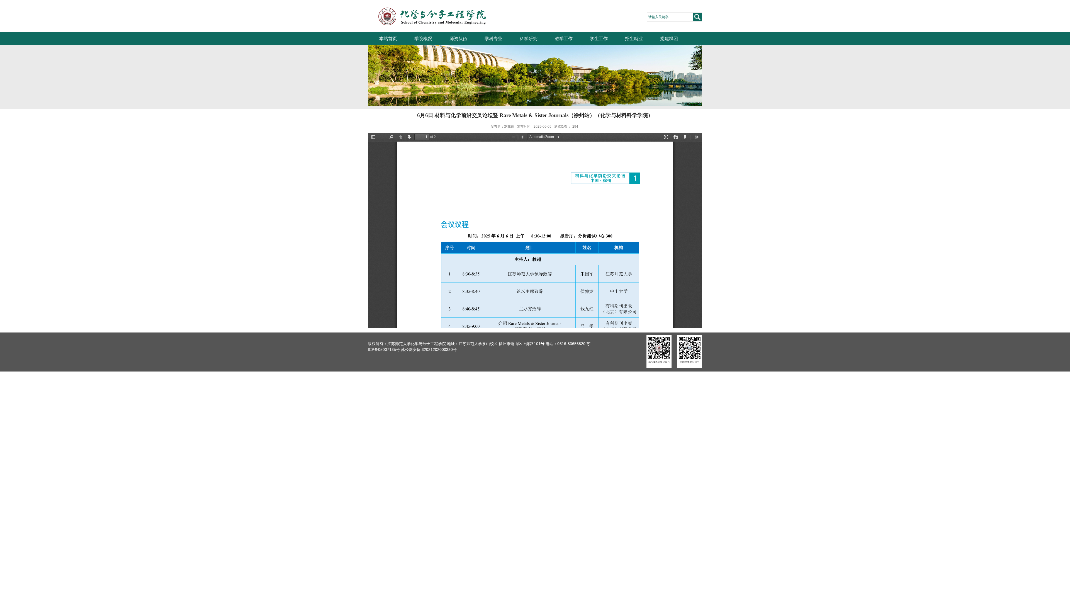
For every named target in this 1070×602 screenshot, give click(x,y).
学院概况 (423, 38)
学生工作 (599, 38)
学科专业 (493, 38)
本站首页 (388, 38)
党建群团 (669, 38)
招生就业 (634, 38)
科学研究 (529, 38)
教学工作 (564, 38)
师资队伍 (458, 38)
